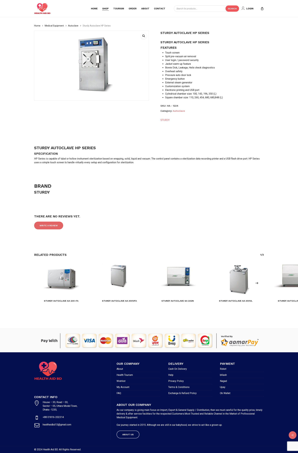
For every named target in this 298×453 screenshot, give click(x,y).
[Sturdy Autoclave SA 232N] (178, 279)
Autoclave (73, 25)
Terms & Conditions (179, 387)
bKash (223, 374)
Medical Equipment (54, 25)
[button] (144, 36)
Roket (223, 368)
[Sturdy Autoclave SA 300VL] (236, 279)
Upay (222, 387)
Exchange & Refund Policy (182, 393)
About (120, 368)
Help (170, 374)
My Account (123, 387)
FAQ (119, 393)
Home (37, 25)
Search (232, 8)
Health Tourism (125, 374)
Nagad (223, 381)
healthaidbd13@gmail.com (57, 424)
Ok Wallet (225, 393)
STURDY (165, 120)
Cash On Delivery (177, 368)
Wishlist (121, 381)
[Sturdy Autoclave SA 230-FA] (61, 279)
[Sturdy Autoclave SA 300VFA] (119, 279)
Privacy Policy (176, 381)
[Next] (257, 283)
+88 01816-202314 (53, 417)
